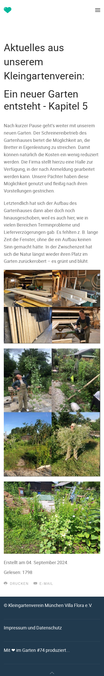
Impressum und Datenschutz (33, 628)
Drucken (18, 584)
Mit (37, 650)
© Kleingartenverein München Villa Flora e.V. (48, 605)
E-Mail (45, 584)
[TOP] (52, 672)
